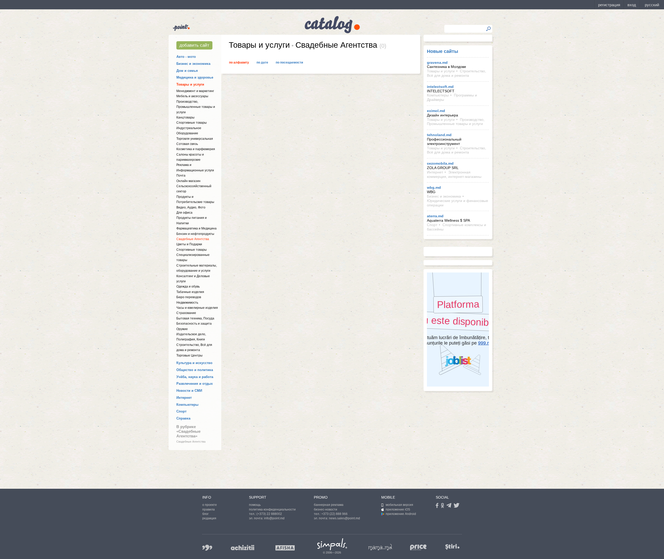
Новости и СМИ (189, 391)
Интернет (184, 398)
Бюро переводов (188, 297)
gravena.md (437, 62)
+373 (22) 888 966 (334, 514)
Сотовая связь (187, 144)
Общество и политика (194, 370)
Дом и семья (187, 71)
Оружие (182, 329)
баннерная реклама (328, 505)
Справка (183, 418)
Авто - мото (186, 57)
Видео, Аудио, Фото (190, 207)
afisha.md (285, 547)
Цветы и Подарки (189, 244)
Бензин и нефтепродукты (195, 234)
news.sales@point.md (344, 518)
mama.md (380, 547)
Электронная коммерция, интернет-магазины (454, 174)
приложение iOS (398, 509)
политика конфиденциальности (272, 509)
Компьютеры (187, 405)
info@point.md (274, 518)
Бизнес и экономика (193, 64)
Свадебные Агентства (192, 239)
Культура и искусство (194, 363)
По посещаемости (289, 62)
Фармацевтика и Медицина (196, 228)
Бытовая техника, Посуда (195, 318)
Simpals (332, 544)
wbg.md (434, 187)
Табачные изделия (190, 292)
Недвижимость (187, 302)
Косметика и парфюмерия (195, 149)
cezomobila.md (440, 163)
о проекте (209, 505)
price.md (418, 547)
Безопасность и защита (194, 323)
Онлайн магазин (188, 181)
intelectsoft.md (440, 87)
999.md (207, 548)
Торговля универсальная (194, 139)
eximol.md (436, 111)
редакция (209, 518)
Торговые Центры (189, 355)
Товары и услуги (190, 84)
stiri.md (452, 546)
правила (208, 509)
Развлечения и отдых (194, 384)
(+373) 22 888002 (269, 514)
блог (205, 514)
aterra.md (435, 216)
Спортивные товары (191, 122)
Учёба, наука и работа (194, 377)
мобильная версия (399, 505)
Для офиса (184, 212)
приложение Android (401, 514)
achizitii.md (242, 547)
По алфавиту (239, 62)
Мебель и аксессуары (192, 96)
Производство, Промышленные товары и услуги (195, 107)
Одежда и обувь (188, 286)
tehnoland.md (439, 135)
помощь (255, 505)
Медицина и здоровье (194, 77)
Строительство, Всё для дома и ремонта (456, 73)
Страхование (186, 313)
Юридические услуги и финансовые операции (457, 203)
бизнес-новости (325, 509)
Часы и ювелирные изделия (197, 308)
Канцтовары (185, 117)
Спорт (181, 411)
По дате (262, 62)
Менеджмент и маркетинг (195, 91)
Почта (180, 175)
